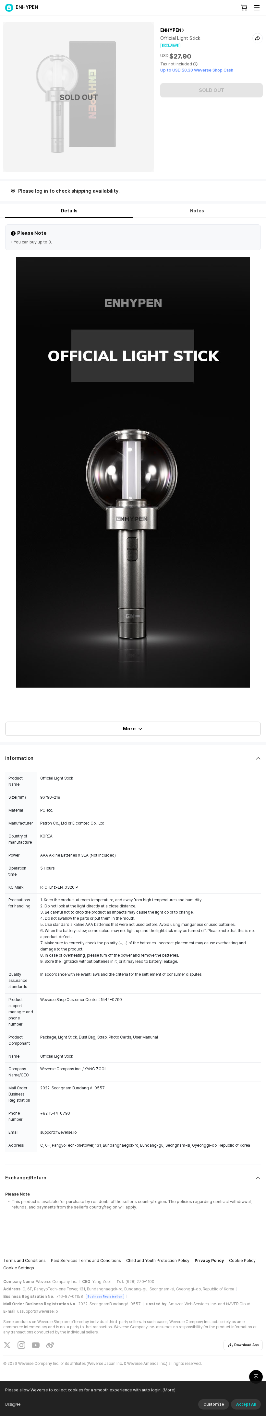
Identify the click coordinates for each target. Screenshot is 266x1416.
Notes (197, 210)
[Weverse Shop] (9, 7)
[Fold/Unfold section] (133, 758)
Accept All (246, 1404)
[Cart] (243, 7)
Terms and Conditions (24, 1260)
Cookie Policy (242, 1260)
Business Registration (105, 1296)
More (129, 729)
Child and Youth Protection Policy (157, 1260)
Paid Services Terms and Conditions (86, 1260)
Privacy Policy (209, 1260)
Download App (246, 1345)
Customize (213, 1404)
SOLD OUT (211, 90)
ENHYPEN (170, 30)
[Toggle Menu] (256, 7)
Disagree (12, 1404)
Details (69, 210)
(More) (169, 1390)
